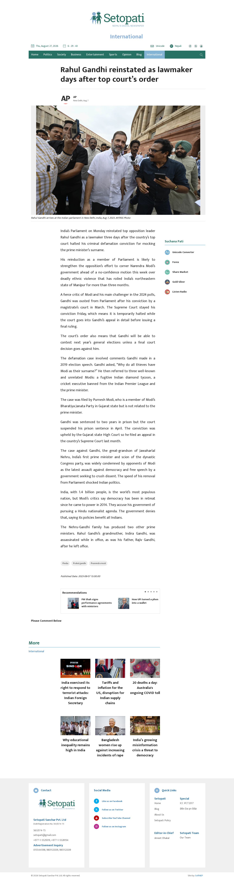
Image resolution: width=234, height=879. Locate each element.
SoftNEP (199, 875)
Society (61, 54)
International (154, 54)
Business (76, 54)
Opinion (126, 54)
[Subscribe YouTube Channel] (201, 46)
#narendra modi (98, 563)
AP (75, 97)
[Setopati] (56, 804)
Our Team (185, 838)
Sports (113, 54)
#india (65, 563)
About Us (159, 815)
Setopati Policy (162, 820)
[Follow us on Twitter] (195, 46)
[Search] (201, 55)
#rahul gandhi (79, 563)
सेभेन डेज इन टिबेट (188, 809)
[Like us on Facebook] (190, 46)
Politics (47, 54)
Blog (139, 54)
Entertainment (95, 54)
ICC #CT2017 (187, 803)
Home (157, 803)
